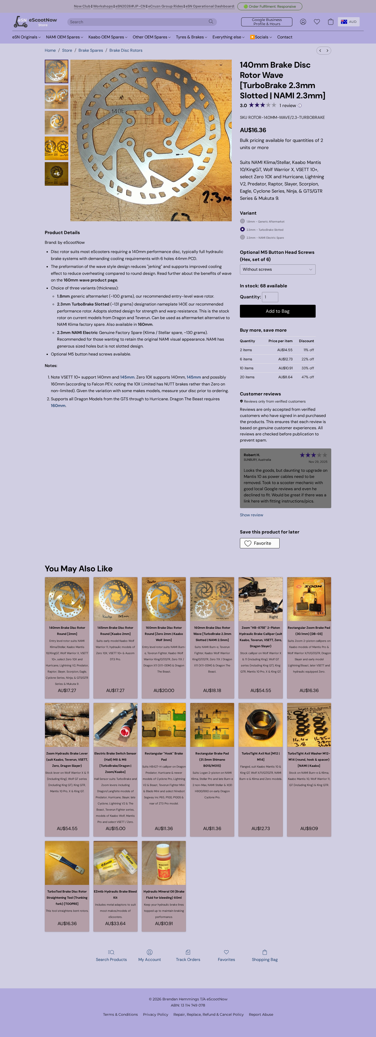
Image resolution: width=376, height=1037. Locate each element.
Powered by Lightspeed (188, 1023)
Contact (284, 37)
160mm (58, 405)
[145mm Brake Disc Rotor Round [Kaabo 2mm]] (115, 599)
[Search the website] (211, 21)
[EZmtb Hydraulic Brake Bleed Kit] (115, 863)
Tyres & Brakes (190, 37)
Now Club (82, 6)
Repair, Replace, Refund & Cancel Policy (208, 1014)
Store (67, 50)
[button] (269, 6)
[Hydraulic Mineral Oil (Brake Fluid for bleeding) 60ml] (164, 863)
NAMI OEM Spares (63, 37)
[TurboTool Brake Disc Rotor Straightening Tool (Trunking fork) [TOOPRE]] (67, 863)
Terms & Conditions (120, 1014)
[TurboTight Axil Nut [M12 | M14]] (260, 725)
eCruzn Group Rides (165, 6)
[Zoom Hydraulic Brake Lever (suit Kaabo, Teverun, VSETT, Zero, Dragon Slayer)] (67, 725)
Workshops (103, 6)
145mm (127, 377)
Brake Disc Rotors (125, 50)
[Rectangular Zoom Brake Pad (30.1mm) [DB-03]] (309, 599)
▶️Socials (259, 37)
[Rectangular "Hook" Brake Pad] (164, 725)
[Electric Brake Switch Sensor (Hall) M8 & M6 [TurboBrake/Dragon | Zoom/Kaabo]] (115, 725)
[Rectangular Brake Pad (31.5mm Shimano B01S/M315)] (212, 725)
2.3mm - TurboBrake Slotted (265, 230)
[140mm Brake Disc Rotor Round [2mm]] (67, 599)
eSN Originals (25, 37)
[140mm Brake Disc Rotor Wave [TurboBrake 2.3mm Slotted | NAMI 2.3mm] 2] (56, 122)
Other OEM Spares (150, 37)
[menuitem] (320, 50)
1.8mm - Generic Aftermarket (265, 221)
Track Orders (188, 959)
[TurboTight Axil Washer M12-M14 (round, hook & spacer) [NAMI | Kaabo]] (309, 725)
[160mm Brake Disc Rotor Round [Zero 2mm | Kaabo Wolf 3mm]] (164, 599)
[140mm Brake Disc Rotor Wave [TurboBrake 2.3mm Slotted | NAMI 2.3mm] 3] (56, 148)
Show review (251, 515)
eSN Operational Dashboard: (210, 6)
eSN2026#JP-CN (130, 6)
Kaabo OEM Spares (107, 37)
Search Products (111, 959)
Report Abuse (261, 1014)
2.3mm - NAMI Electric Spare (265, 237)
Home (50, 50)
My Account (149, 959)
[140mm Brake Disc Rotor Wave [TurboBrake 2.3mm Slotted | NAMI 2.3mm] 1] (56, 97)
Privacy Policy (155, 1014)
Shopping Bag (265, 959)
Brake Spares (91, 50)
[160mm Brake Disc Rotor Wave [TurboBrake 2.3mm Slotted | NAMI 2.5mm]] (212, 599)
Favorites (226, 959)
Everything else (227, 37)
